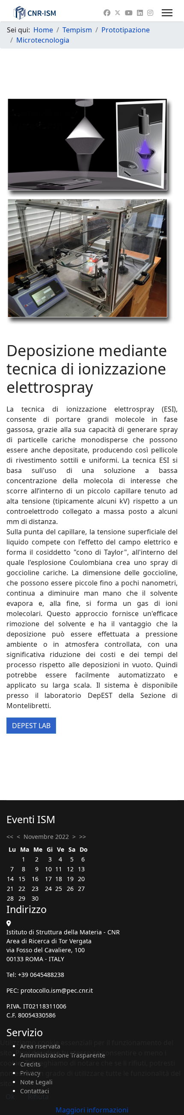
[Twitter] (118, 12)
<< (9, 837)
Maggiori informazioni (92, 1110)
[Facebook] (107, 12)
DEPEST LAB (31, 725)
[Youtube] (129, 12)
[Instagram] (150, 12)
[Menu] (167, 13)
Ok (10, 1096)
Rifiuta (38, 1096)
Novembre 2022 (46, 837)
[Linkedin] (140, 12)
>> (82, 837)
